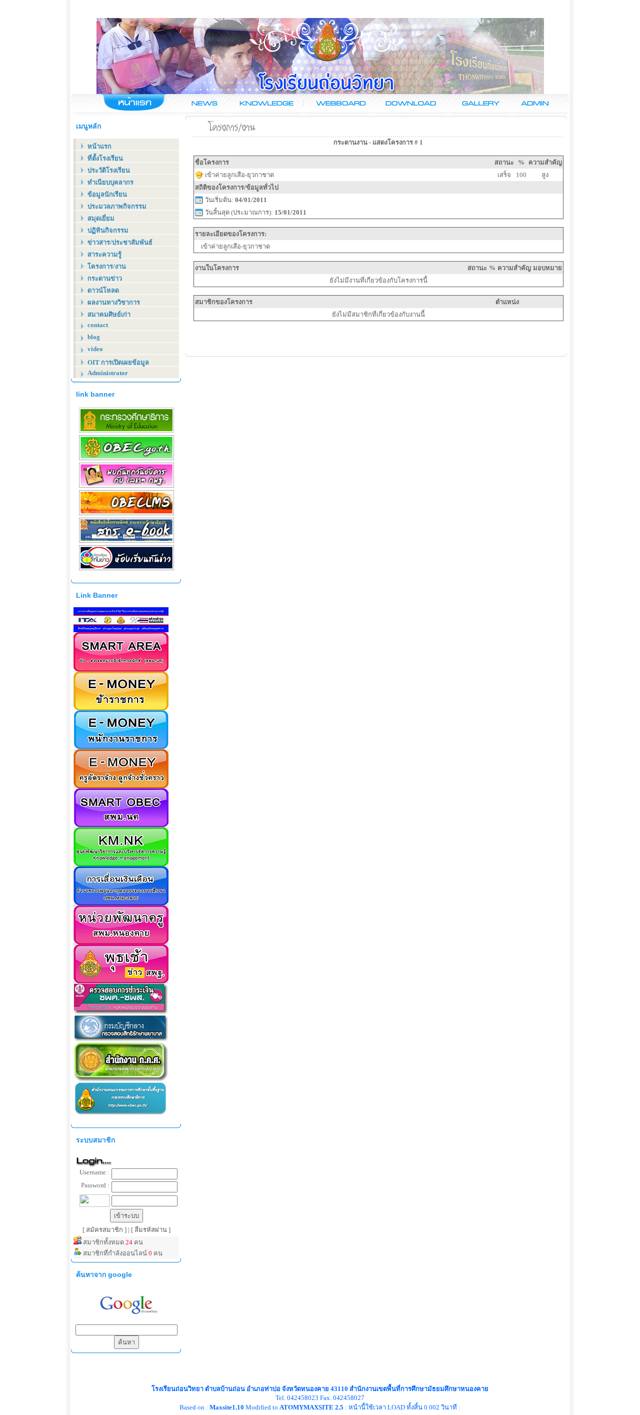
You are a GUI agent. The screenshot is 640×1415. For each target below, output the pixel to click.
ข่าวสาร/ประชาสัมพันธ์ (120, 242)
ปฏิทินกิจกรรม (108, 230)
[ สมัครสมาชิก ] (105, 1229)
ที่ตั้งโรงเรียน (105, 158)
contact (98, 325)
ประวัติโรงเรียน (109, 170)
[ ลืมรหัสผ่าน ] (150, 1229)
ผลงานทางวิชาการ (114, 302)
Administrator (108, 373)
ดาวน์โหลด (103, 290)
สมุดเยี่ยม (101, 218)
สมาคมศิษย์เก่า (109, 314)
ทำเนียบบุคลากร (111, 182)
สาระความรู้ (105, 254)
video (95, 349)
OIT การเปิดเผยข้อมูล (118, 362)
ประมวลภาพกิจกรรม (117, 206)
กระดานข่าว (105, 278)
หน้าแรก (100, 146)
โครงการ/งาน (107, 266)
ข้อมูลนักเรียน (107, 194)
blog (94, 337)
